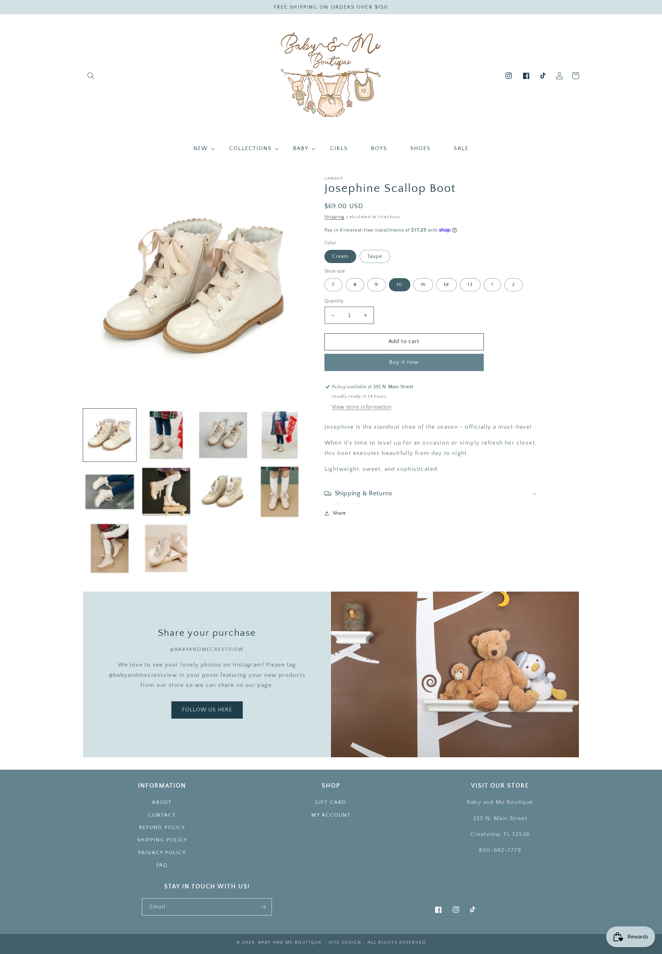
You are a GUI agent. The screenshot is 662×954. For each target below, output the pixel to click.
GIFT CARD (331, 802)
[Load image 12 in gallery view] (166, 548)
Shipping (334, 216)
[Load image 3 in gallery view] (223, 435)
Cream (340, 256)
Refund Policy (162, 827)
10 (399, 285)
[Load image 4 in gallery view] (279, 435)
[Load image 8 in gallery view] (223, 491)
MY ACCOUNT (331, 815)
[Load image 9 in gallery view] (279, 491)
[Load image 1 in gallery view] (109, 435)
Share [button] (339, 513)
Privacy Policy (162, 853)
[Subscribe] (263, 907)
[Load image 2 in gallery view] (166, 435)
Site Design (345, 942)
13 (470, 285)
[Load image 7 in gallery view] (166, 491)
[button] (91, 76)
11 (423, 285)
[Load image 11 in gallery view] (109, 548)
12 (446, 285)
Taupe (374, 256)
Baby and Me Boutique (290, 942)
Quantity (333, 301)
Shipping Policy (162, 840)
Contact (162, 815)
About (162, 802)
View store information (362, 407)
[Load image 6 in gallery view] (109, 491)
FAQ (162, 865)
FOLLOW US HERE (207, 710)
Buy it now (404, 362)
